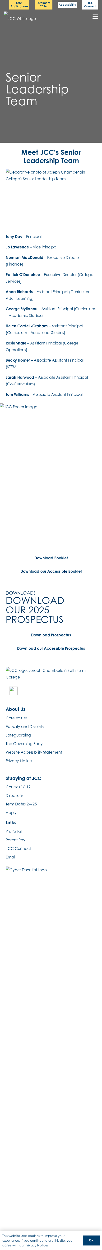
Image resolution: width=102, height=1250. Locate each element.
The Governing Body (24, 743)
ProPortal (14, 831)
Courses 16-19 (18, 787)
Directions (14, 795)
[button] (95, 16)
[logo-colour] (21, 16)
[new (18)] (13, 691)
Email (10, 857)
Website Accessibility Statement (34, 752)
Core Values (16, 718)
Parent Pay (15, 840)
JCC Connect (18, 848)
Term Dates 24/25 (21, 804)
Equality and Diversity (25, 726)
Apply (11, 812)
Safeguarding (18, 735)
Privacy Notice (19, 760)
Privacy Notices (36, 1245)
